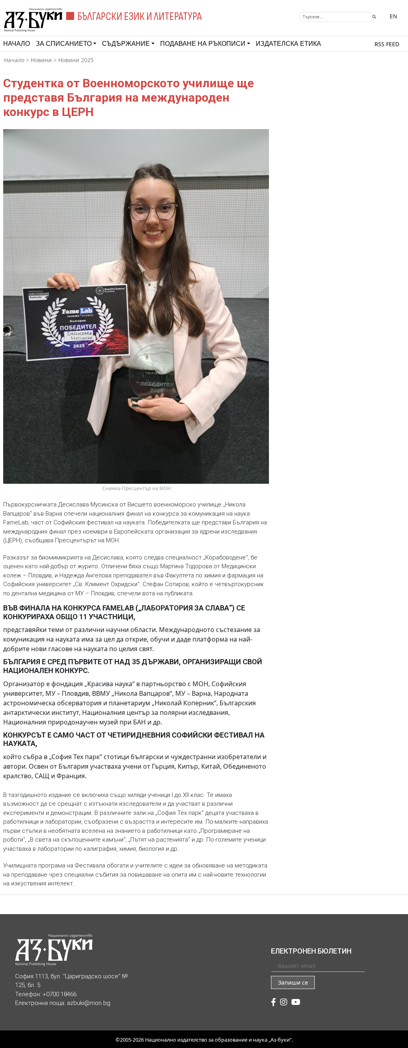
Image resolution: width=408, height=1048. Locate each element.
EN (393, 16)
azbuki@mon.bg (88, 1003)
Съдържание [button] (126, 43)
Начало (16, 43)
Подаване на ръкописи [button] (202, 43)
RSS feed (387, 44)
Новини (41, 60)
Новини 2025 (76, 60)
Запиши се (293, 982)
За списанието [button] (64, 43)
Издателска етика (288, 43)
